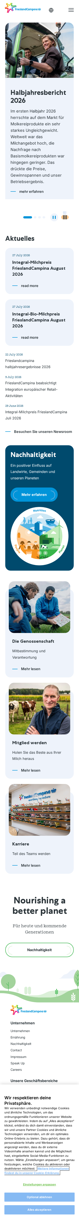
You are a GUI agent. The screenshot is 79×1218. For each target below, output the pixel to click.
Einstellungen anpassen (39, 1184)
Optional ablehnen (39, 1197)
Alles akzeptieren (39, 1209)
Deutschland (51, 10)
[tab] (24, 201)
